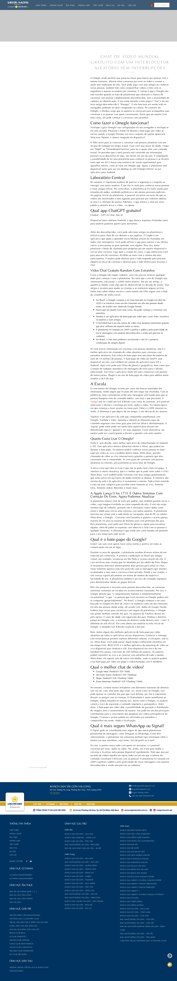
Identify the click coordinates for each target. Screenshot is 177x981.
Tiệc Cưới (98, 5)
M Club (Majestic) (18, 936)
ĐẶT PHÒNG (161, 4)
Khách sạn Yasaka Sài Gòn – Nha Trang (84, 901)
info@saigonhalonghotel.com (143, 785)
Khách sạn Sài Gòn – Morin (78, 876)
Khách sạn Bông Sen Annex (133, 872)
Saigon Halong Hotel (140, 792)
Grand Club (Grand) (19, 940)
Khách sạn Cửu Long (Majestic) (135, 833)
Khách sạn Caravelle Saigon (134, 858)
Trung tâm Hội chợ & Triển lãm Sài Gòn (29, 922)
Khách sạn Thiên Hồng (131, 901)
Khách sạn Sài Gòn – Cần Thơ (134, 915)
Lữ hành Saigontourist (21, 874)
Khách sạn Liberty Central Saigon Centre (141, 880)
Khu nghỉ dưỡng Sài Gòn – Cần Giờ (137, 922)
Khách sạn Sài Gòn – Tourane (79, 879)
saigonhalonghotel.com (141, 789)
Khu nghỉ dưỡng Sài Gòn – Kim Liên (82, 861)
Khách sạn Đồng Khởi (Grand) (134, 837)
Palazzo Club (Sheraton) (21, 950)
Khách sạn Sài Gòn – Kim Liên (79, 858)
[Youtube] (31, 861)
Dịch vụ (110, 5)
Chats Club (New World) (21, 943)
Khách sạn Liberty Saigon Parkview (137, 887)
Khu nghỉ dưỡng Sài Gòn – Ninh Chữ (82, 897)
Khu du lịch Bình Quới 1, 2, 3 (23, 891)
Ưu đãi (121, 5)
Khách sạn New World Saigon (135, 855)
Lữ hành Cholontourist (21, 878)
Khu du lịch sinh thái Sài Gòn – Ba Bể (83, 848)
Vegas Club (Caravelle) (21, 947)
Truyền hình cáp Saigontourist (25, 915)
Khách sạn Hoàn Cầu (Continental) (137, 840)
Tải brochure (55, 792)
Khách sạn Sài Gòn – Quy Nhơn (80, 883)
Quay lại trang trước (38, 767)
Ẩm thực (70, 5)
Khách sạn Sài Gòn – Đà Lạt (78, 908)
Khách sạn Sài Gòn (129, 897)
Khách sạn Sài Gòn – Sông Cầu (79, 890)
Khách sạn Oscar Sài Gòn (132, 851)
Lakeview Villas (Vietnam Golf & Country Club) (143, 940)
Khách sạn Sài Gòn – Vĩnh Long (135, 912)
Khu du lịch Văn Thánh (21, 898)
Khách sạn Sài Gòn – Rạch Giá (134, 908)
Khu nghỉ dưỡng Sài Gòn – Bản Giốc (82, 844)
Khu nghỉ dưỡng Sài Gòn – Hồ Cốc (136, 933)
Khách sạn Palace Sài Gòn (133, 865)
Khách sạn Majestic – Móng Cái (80, 837)
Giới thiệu (41, 5)
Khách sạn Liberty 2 (130, 890)
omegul (94, 401)
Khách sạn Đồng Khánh (132, 904)
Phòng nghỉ (56, 5)
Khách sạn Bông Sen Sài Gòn (134, 869)
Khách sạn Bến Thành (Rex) (133, 830)
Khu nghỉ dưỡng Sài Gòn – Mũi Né (81, 893)
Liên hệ (132, 5)
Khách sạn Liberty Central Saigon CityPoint (142, 894)
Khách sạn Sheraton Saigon (134, 862)
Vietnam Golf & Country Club (24, 918)
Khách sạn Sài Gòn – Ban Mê (78, 904)
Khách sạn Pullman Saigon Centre (137, 876)
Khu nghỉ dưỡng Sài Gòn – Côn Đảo (137, 919)
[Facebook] (26, 861)
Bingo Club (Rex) (17, 932)
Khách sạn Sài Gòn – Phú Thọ (79, 841)
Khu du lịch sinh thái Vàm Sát (24, 929)
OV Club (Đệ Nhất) (18, 954)
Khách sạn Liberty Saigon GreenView (138, 883)
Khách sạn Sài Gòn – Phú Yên (79, 886)
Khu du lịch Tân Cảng (20, 894)
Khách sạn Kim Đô (129, 844)
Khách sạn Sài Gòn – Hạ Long (79, 833)
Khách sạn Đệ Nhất (129, 847)
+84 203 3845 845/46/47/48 (143, 795)
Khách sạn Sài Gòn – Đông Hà (79, 872)
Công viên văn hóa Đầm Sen (23, 925)
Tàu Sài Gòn (15, 902)
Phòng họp (84, 5)
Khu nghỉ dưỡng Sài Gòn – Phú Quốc (138, 937)
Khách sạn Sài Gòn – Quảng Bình (81, 865)
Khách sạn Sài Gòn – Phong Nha (80, 869)
